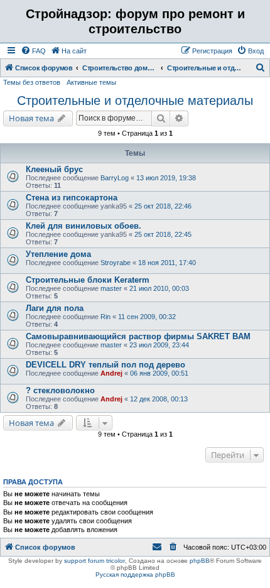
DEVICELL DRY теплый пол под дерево (105, 364)
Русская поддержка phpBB (135, 574)
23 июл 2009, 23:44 (159, 345)
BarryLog (114, 178)
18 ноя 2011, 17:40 (167, 262)
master (111, 288)
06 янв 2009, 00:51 (159, 373)
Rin (105, 316)
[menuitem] (33, 50)
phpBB (200, 560)
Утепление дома (58, 254)
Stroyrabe (115, 262)
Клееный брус (54, 169)
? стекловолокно (60, 390)
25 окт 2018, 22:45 (163, 234)
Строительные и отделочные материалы (135, 100)
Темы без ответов (31, 82)
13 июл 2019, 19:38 (166, 178)
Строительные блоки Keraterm (87, 280)
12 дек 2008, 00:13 (159, 399)
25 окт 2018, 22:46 (163, 206)
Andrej (111, 373)
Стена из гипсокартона (71, 197)
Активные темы (91, 82)
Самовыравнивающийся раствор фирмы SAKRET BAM (138, 336)
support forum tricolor (94, 560)
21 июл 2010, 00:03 (159, 288)
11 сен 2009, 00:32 (147, 316)
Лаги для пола (55, 308)
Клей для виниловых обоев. (83, 226)
